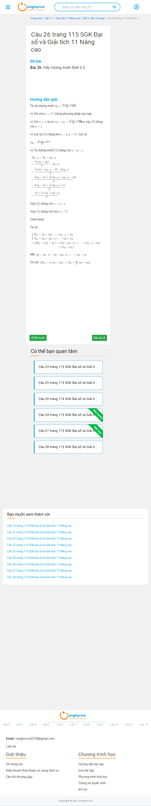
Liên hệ (11, 746)
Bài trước (39, 337)
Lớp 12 (144, 724)
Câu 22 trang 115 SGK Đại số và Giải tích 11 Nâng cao (39, 538)
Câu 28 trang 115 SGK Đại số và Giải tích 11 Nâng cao (39, 577)
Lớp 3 (19, 724)
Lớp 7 (73, 724)
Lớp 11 (129, 724)
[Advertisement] (68, 83)
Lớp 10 (114, 724)
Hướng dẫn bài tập (91, 764)
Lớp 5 (46, 724)
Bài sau (98, 337)
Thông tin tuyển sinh (92, 783)
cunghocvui (32, 8)
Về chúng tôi (14, 764)
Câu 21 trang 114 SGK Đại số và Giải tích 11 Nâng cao (39, 532)
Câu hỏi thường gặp (19, 777)
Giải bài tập (86, 770)
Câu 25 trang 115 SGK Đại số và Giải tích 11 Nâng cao (39, 551)
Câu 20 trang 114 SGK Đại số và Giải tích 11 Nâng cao (39, 557)
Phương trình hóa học (92, 777)
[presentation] (63, 105)
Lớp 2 (6, 724)
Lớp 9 (100, 724)
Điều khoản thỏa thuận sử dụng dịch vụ (32, 770)
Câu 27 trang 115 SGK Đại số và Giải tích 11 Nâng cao (39, 570)
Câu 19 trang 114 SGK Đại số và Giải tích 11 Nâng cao (39, 525)
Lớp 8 (86, 724)
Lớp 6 (59, 724)
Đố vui (82, 789)
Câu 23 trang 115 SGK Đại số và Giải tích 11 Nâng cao (39, 545)
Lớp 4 (33, 724)
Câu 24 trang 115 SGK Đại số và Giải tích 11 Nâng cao (39, 564)
